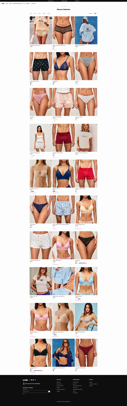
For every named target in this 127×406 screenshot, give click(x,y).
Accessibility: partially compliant (77, 389)
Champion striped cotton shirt (80, 45)
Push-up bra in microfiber (34, 188)
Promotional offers (75, 382)
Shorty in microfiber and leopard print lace (59, 45)
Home (62, 6)
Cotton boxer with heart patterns (80, 188)
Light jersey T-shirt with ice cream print (81, 152)
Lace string (77, 81)
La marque (64, 6)
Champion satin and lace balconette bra (59, 367)
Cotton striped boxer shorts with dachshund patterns (61, 224)
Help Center (58, 382)
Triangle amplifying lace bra (57, 260)
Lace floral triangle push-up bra (80, 224)
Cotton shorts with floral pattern (35, 152)
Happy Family (77, 0)
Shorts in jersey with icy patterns (35, 260)
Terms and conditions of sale (77, 385)
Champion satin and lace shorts (35, 45)
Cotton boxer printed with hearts (58, 152)
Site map (74, 391)
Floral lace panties (33, 224)
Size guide (58, 391)
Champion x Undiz (50, 0)
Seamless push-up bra (56, 188)
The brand (90, 382)
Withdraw (58, 387)
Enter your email (25, 389)
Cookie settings (75, 392)
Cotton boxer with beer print (34, 81)
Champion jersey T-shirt (33, 296)
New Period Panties (64, 0)
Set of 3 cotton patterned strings (80, 367)
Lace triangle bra (55, 81)
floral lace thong (77, 260)
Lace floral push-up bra (33, 367)
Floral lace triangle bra (78, 296)
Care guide (90, 385)
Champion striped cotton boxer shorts (58, 296)
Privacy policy (75, 387)
